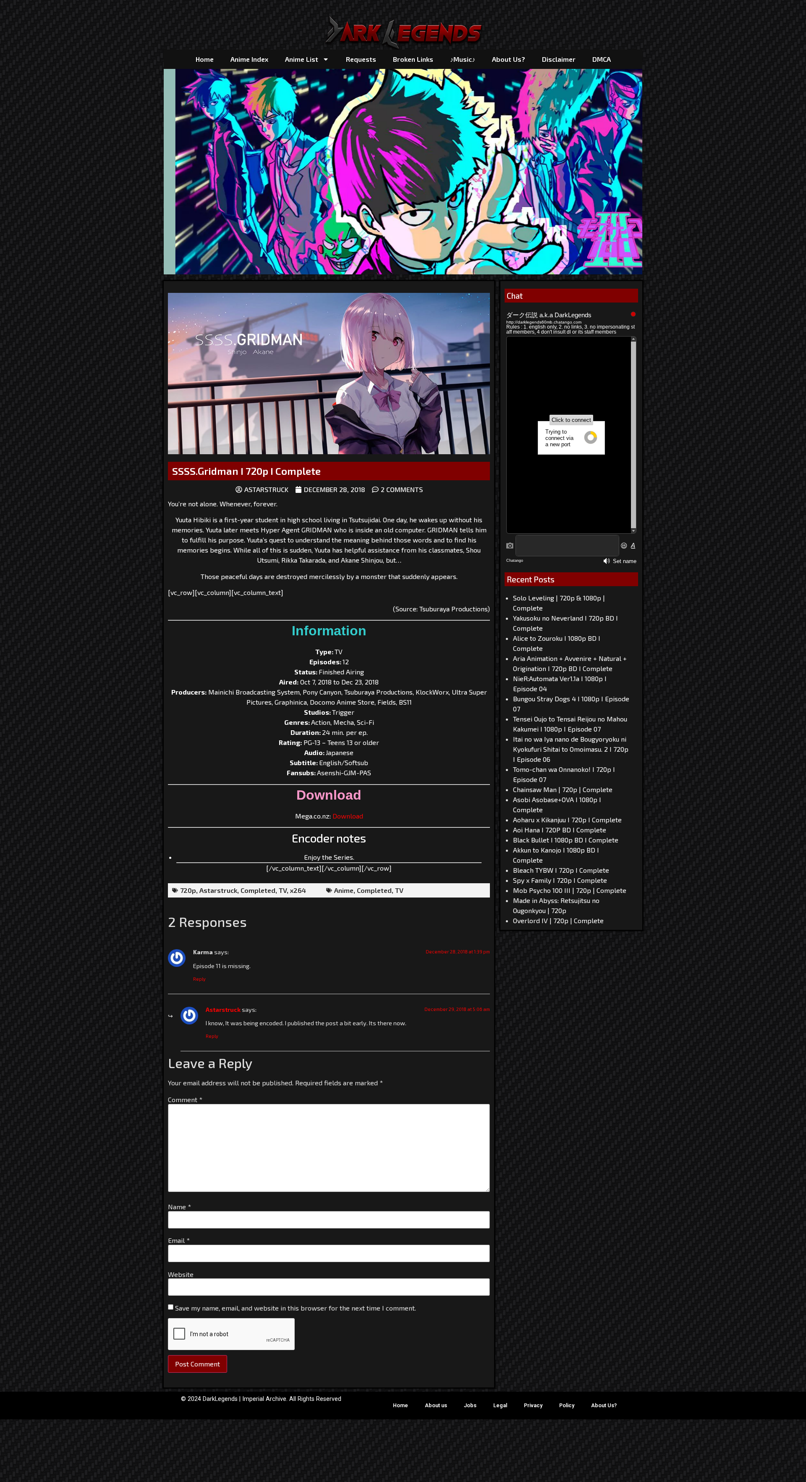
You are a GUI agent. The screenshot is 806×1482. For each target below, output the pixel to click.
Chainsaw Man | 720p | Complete (562, 789)
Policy (566, 1405)
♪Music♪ (462, 59)
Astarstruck (218, 890)
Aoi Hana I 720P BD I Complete (559, 830)
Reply (199, 979)
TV (283, 890)
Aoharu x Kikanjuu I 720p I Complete (567, 820)
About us (436, 1405)
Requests (361, 59)
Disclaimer (559, 59)
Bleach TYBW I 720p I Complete (561, 870)
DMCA (601, 59)
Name (179, 1206)
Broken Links (413, 59)
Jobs (470, 1405)
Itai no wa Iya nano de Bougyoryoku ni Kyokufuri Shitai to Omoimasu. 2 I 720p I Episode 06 (570, 749)
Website (181, 1274)
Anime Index (249, 59)
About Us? (508, 59)
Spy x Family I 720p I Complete (560, 880)
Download (347, 816)
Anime (343, 890)
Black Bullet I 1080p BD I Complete (565, 840)
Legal (500, 1405)
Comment (185, 1099)
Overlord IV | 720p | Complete (558, 920)
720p (188, 890)
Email (179, 1240)
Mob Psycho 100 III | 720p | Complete (569, 890)
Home (205, 59)
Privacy (533, 1405)
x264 (298, 890)
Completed (258, 890)
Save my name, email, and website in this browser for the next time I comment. (295, 1308)
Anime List (301, 59)
